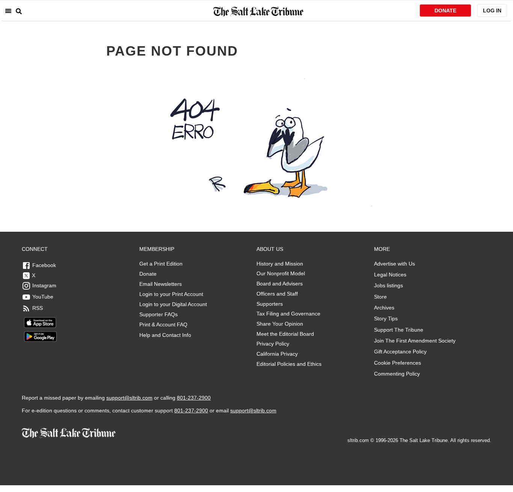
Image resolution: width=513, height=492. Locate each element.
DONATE (445, 11)
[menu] (8, 10)
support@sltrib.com (129, 398)
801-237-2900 (194, 398)
